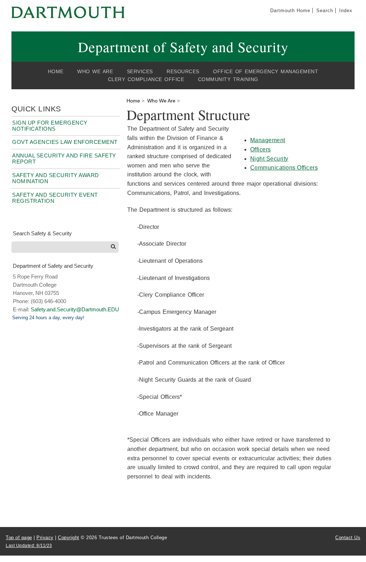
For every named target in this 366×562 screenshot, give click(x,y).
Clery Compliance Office (146, 79)
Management (267, 140)
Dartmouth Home (290, 10)
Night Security (269, 159)
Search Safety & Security (42, 233)
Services (140, 71)
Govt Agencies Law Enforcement (65, 142)
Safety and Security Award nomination (55, 178)
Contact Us (347, 537)
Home (56, 71)
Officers (260, 149)
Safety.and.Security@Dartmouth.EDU (75, 309)
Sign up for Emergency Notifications (50, 126)
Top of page (19, 537)
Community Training (228, 79)
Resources (183, 71)
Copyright (68, 537)
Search (324, 10)
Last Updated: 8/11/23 (29, 545)
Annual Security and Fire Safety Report (64, 158)
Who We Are (95, 71)
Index (345, 10)
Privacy (45, 537)
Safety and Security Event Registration (55, 198)
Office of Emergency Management (265, 71)
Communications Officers (284, 168)
